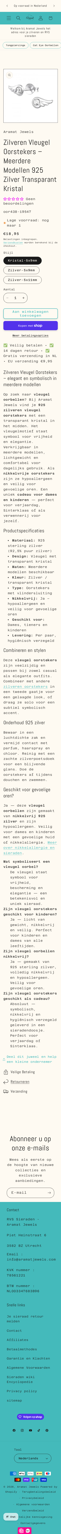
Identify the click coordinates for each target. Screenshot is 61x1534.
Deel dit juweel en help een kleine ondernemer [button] (32, 1059)
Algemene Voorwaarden (28, 1367)
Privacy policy (22, 1391)
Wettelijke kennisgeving (33, 1517)
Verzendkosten (13, 242)
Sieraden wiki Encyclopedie (21, 1379)
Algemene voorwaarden (33, 1504)
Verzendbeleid (33, 1510)
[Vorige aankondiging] (7, 6)
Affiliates (17, 1340)
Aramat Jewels (29, 1486)
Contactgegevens (33, 1523)
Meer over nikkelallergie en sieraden (30, 848)
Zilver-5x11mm (22, 280)
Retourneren (20, 1081)
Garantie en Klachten (28, 1358)
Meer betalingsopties (31, 335)
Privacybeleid (33, 1498)
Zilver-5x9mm (21, 270)
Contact (14, 1330)
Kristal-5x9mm (22, 260)
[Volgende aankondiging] (54, 6)
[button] (9, 18)
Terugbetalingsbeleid (39, 1491)
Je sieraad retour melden (25, 1319)
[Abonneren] (49, 1193)
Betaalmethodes (22, 1349)
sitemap (14, 1400)
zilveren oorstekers (25, 686)
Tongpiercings (15, 45)
